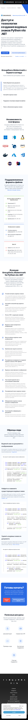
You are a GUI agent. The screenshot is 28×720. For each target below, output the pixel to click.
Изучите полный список (13, 190)
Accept (14, 712)
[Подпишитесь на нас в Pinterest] (22, 680)
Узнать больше (15, 544)
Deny (20, 715)
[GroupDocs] (9, 2)
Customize (8, 715)
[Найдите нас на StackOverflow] (16, 680)
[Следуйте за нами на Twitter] (7, 680)
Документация (13, 696)
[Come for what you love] (25, 680)
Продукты (13, 690)
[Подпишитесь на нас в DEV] (14, 683)
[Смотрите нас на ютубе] (10, 680)
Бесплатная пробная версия (18, 52)
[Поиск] (26, 2)
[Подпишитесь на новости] (17, 683)
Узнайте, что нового (19, 56)
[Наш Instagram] (11, 683)
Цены (13, 694)
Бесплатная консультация (13, 703)
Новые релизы (13, 692)
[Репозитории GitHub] (19, 680)
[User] (23, 2)
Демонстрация (13, 699)
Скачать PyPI (5, 52)
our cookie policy (17, 709)
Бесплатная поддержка (13, 701)
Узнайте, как (4, 498)
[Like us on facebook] (4, 680)
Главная (14, 688)
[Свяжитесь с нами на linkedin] (13, 680)
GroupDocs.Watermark (11, 7)
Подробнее (14, 452)
